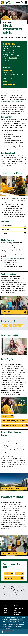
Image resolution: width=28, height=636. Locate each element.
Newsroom (5, 229)
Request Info (8, 578)
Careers (5, 608)
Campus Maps (7, 613)
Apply (6, 574)
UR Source (16, 615)
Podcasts (5, 233)
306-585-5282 (13, 58)
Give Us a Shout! (6, 312)
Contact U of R (7, 610)
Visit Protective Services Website (11, 553)
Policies (16, 606)
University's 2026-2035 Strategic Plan (12, 101)
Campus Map (6, 67)
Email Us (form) (7, 61)
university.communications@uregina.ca (12, 258)
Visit (16, 574)
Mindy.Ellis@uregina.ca (13, 254)
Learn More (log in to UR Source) (10, 489)
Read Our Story (6, 416)
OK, (8, 631)
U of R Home (4, 37)
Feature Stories (7, 225)
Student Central (17, 612)
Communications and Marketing (17, 37)
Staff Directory (6, 64)
